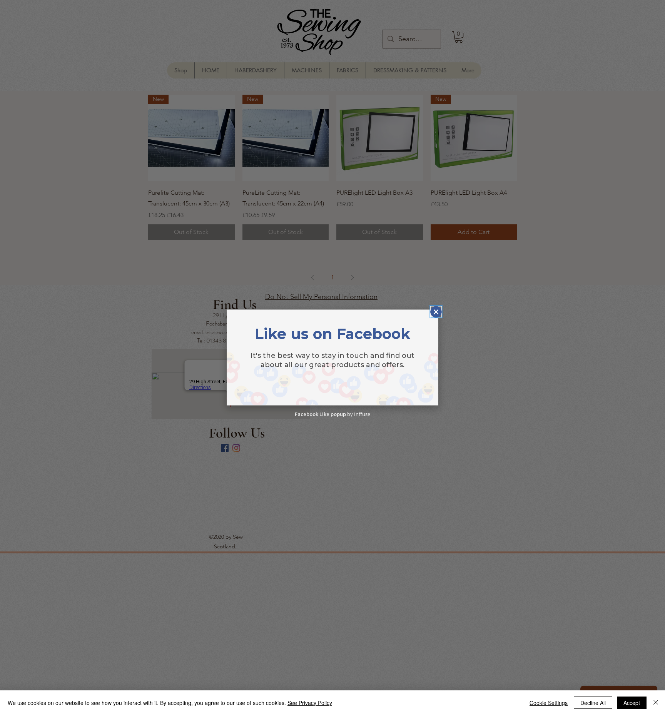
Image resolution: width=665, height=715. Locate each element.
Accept (631, 703)
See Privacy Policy (309, 703)
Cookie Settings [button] (549, 703)
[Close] (655, 703)
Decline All (593, 703)
